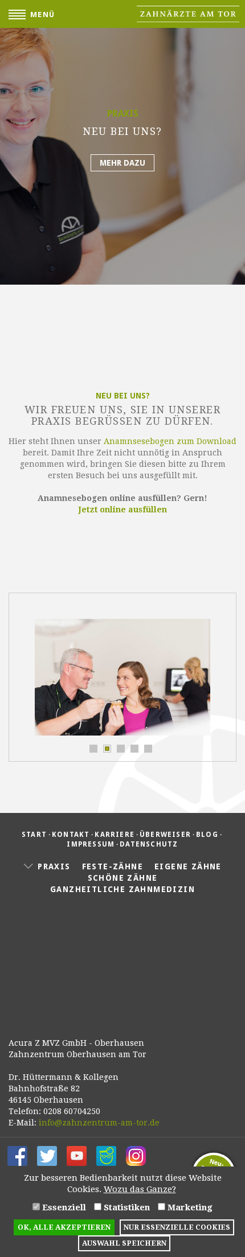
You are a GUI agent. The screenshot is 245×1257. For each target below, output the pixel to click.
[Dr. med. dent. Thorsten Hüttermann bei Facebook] (17, 1155)
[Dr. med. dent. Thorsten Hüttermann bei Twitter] (47, 1155)
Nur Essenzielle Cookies (177, 1227)
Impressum (91, 844)
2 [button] (106, 747)
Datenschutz (149, 844)
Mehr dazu (122, 162)
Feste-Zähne (112, 866)
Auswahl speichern (124, 1243)
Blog (207, 835)
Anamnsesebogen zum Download (170, 441)
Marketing (189, 1207)
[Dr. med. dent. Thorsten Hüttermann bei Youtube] (77, 1155)
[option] (122, 142)
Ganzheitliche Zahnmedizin (122, 889)
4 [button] (133, 747)
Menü (42, 14)
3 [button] (119, 747)
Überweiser (165, 835)
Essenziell (63, 1207)
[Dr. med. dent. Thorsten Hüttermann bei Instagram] (136, 1155)
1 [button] (92, 747)
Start (34, 835)
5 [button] (147, 747)
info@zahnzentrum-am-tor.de (99, 1122)
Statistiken (125, 1207)
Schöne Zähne (123, 877)
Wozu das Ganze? (140, 1189)
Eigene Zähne (188, 866)
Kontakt (70, 835)
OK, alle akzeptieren (64, 1227)
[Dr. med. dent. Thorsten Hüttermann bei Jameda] (106, 1155)
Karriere (114, 835)
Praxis (54, 866)
